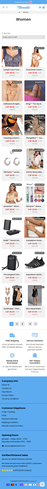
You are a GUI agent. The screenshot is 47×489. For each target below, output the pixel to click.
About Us (6, 385)
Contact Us (6, 388)
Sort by (6, 33)
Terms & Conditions (10, 399)
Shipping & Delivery (10, 422)
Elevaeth (25, 481)
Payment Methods (10, 419)
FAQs (4, 415)
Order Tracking (8, 412)
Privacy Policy (8, 395)
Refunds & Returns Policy (12, 426)
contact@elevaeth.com (13, 446)
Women (25, 12)
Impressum (6, 392)
